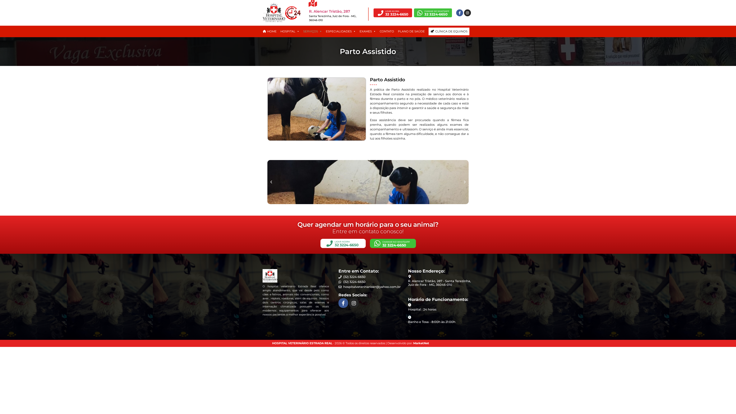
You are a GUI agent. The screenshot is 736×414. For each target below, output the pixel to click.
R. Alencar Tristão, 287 (329, 11)
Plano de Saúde (411, 31)
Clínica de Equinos (451, 31)
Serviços (310, 31)
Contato (387, 31)
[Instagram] (467, 12)
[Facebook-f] (459, 12)
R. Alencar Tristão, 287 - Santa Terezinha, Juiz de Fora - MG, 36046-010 (439, 283)
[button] (393, 12)
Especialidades (339, 31)
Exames (366, 31)
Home (272, 31)
